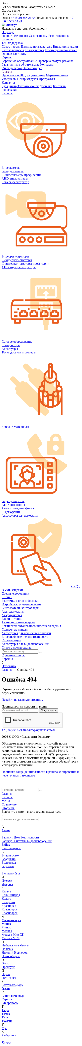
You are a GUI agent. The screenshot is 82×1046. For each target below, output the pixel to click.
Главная (7, 793)
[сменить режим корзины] (14, 659)
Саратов (7, 999)
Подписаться (49, 710)
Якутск (6, 1042)
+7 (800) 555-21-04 (23, 17)
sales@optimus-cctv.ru (41, 730)
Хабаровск (9, 1035)
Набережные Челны (15, 945)
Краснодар (9, 905)
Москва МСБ (11, 938)
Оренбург (8, 967)
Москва (7, 931)
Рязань (6, 988)
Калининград (11, 895)
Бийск (6, 844)
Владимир (9, 859)
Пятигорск (9, 977)
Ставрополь (10, 1003)
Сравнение (9, 804)
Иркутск (7, 884)
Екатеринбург (11, 873)
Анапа (6, 830)
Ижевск (7, 880)
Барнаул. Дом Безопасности (20, 837)
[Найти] (40, 652)
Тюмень (7, 1021)
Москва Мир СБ (13, 934)
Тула (5, 1017)
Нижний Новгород (14, 952)
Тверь (5, 1010)
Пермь (6, 974)
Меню (6, 800)
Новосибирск (11, 956)
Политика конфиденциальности (23, 772)
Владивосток (10, 855)
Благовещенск (11, 848)
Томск (6, 1013)
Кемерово (8, 902)
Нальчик (7, 949)
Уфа (4, 1028)
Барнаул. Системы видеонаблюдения (27, 841)
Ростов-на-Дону (12, 985)
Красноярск (10, 909)
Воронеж (8, 866)
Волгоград (9, 862)
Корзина (7, 659)
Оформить (9, 666)
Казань (6, 891)
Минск (6, 923)
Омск (5, 963)
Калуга (6, 898)
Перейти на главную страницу (22, 699)
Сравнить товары (13, 655)
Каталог (7, 797)
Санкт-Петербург (13, 995)
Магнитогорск (11, 920)
